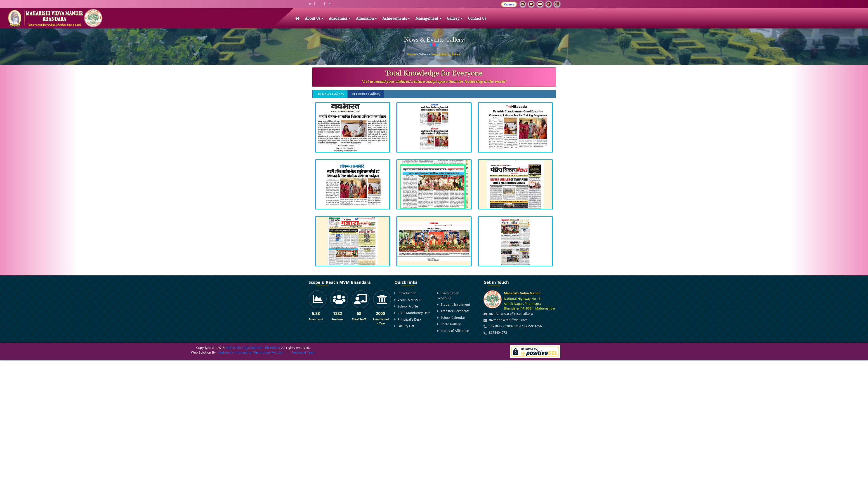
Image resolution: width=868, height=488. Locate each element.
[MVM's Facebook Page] (523, 4)
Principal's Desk (409, 319)
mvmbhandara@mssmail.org (511, 313)
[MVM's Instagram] (548, 4)
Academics (338, 18)
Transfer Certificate (455, 311)
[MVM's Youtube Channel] (540, 4)
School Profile (408, 306)
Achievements (395, 18)
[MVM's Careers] (509, 4)
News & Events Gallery (446, 54)
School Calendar (453, 317)
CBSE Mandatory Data (414, 313)
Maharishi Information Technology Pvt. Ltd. (250, 352)
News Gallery (333, 94)
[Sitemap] (329, 4)
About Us (313, 18)
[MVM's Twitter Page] (531, 4)
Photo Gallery (451, 324)
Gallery (453, 18)
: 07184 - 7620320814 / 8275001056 (515, 326)
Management (427, 18)
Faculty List (406, 326)
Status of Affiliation (455, 330)
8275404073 (498, 332)
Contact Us (477, 18)
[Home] (310, 4)
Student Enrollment (455, 304)
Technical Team (303, 352)
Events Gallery (368, 94)
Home (411, 54)
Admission (365, 18)
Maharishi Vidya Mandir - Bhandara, (253, 347)
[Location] (319, 4)
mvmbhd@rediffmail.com (508, 320)
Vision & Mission (410, 300)
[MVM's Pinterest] (556, 4)
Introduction (407, 293)
